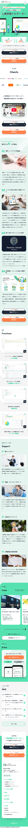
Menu (25, 3)
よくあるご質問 (8, 789)
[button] (25, 629)
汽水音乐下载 (3, 827)
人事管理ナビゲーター (9, 784)
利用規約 (6, 810)
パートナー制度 (8, 802)
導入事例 (6, 799)
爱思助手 (9, 827)
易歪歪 (13, 827)
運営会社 (6, 808)
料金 (5, 792)
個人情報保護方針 (8, 814)
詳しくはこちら (7, 775)
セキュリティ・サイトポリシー (11, 812)
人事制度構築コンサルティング (11, 786)
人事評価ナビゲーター (9, 782)
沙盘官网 (17, 827)
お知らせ (6, 796)
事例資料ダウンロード (14, 638)
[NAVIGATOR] (6, 2)
